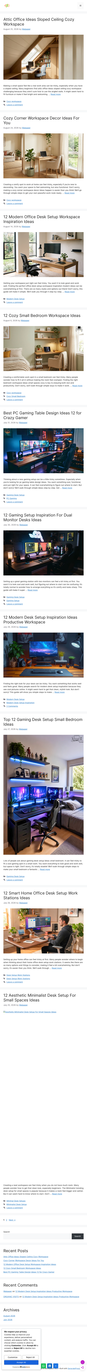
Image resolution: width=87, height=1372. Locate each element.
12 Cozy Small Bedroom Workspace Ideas (41, 315)
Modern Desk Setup (15, 299)
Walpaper (7, 1291)
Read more (56, 94)
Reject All (30, 1357)
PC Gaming (11, 498)
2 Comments (12, 706)
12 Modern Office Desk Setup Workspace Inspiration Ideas (29, 1264)
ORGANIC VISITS (11, 1297)
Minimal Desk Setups (15, 1201)
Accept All (21, 1362)
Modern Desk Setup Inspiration (20, 703)
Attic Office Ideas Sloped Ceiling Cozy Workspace (25, 1257)
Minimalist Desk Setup (16, 1204)
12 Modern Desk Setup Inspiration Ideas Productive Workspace (40, 619)
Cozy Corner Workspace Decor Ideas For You (23, 1260)
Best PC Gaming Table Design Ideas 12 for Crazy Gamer (28, 1272)
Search (6, 1232)
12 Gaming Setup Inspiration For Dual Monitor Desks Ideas (37, 517)
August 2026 (9, 1316)
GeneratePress (74, 1368)
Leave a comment (14, 105)
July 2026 (7, 1320)
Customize (12, 1357)
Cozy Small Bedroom (15, 396)
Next (12, 1220)
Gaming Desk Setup (15, 495)
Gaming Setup (12, 600)
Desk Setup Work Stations (18, 975)
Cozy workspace (13, 101)
